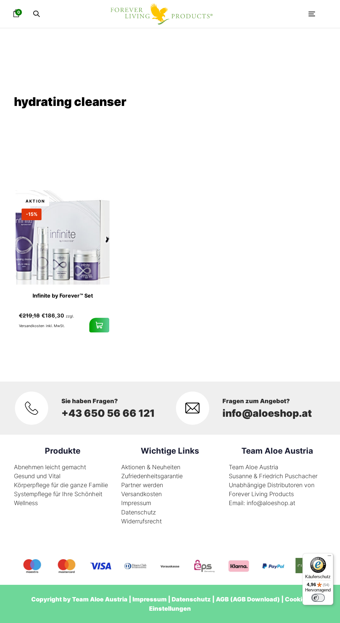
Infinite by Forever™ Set (63, 295)
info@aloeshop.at (267, 413)
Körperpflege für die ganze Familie (61, 485)
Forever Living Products (261, 493)
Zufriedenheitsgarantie (152, 476)
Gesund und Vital (37, 476)
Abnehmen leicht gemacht (50, 467)
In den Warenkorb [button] (99, 325)
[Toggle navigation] (264, 13)
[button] (36, 14)
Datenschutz (138, 512)
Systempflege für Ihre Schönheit (58, 493)
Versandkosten (141, 493)
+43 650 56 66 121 (108, 413)
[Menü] (329, 557)
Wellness (26, 502)
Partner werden (142, 485)
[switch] (318, 598)
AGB (222, 599)
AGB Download (255, 599)
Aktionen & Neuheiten (150, 467)
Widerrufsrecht (141, 521)
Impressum (136, 502)
